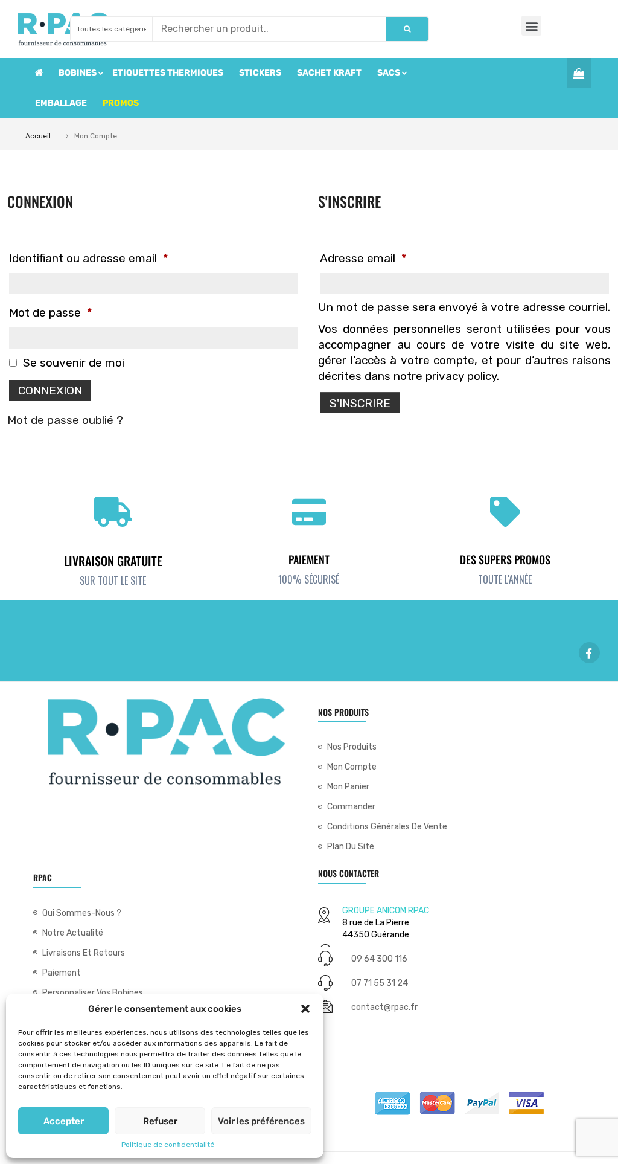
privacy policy (461, 376)
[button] (305, 1009)
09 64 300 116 (379, 959)
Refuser (160, 1121)
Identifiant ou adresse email (88, 258)
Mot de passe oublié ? (65, 420)
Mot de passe (50, 313)
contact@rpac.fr (384, 1007)
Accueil (38, 136)
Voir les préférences (261, 1121)
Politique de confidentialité (167, 1144)
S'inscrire (360, 403)
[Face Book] (589, 652)
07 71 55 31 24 (379, 983)
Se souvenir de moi (72, 363)
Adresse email (363, 258)
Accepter (63, 1121)
